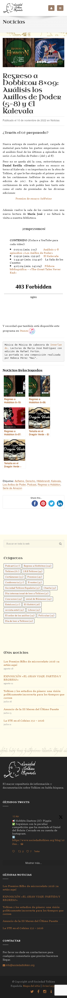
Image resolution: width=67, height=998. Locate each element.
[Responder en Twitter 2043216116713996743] (14, 851)
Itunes (24, 330)
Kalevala (56, 481)
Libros (34, 610)
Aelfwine (19, 481)
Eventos (35, 582)
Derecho (30, 481)
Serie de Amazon (12, 488)
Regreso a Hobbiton (49, 484)
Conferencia (14, 582)
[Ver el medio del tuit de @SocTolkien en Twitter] (22, 844)
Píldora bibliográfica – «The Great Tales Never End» (35, 269)
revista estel (14, 610)
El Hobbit (32, 604)
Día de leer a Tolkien (19, 621)
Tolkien (12, 571)
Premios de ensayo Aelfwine (34, 198)
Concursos (13, 599)
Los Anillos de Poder (14, 484)
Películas (46, 615)
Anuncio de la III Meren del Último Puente (31, 709)
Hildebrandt (43, 481)
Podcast (31, 484)
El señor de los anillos (19, 615)
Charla (50, 587)
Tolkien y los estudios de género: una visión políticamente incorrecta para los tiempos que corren (34, 694)
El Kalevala (51, 256)
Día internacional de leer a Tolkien (26, 593)
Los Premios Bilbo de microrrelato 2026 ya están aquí (31, 663)
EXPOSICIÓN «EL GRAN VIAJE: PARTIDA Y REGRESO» (32, 678)
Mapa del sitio (31, 986)
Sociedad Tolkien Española (22, 587)
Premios (34, 576)
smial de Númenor (38, 599)
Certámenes (14, 576)
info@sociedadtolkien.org (19, 965)
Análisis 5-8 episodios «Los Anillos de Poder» (34, 251)
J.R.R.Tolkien (32, 571)
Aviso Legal (49, 986)
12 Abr (16, 816)
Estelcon (12, 604)
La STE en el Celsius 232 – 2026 (24, 721)
